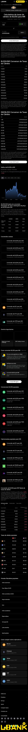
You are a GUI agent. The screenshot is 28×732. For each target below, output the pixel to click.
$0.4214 (14, 564)
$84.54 (24, 548)
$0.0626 (24, 564)
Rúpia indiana (5, 616)
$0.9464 (14, 552)
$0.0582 (24, 572)
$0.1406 (24, 552)
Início (2, 4)
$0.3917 (14, 572)
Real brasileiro (5, 633)
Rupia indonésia (6, 599)
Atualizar (25, 37)
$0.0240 (24, 560)
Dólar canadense (6, 610)
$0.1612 (14, 560)
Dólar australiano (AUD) (8, 594)
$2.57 (13, 568)
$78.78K (25, 541)
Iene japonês (5, 622)
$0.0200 (24, 556)
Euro (3, 605)
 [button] (14, 1)
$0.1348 (14, 556)
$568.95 (14, 548)
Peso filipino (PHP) (6, 588)
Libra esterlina (5, 627)
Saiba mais (24, 350)
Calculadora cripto (8, 4)
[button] (25, 24)
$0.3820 (24, 568)
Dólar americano (6, 582)
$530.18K (14, 541)
